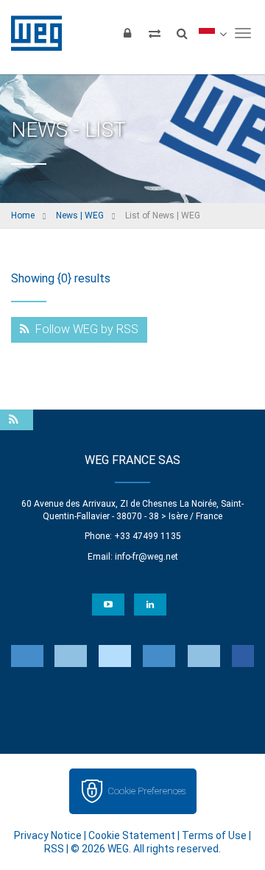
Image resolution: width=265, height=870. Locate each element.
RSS (54, 849)
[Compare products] (155, 33)
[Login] (127, 33)
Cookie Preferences (146, 790)
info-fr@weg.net (146, 557)
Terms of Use (214, 835)
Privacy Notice (48, 835)
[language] (212, 33)
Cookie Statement (131, 835)
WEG (31, 33)
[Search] (182, 33)
